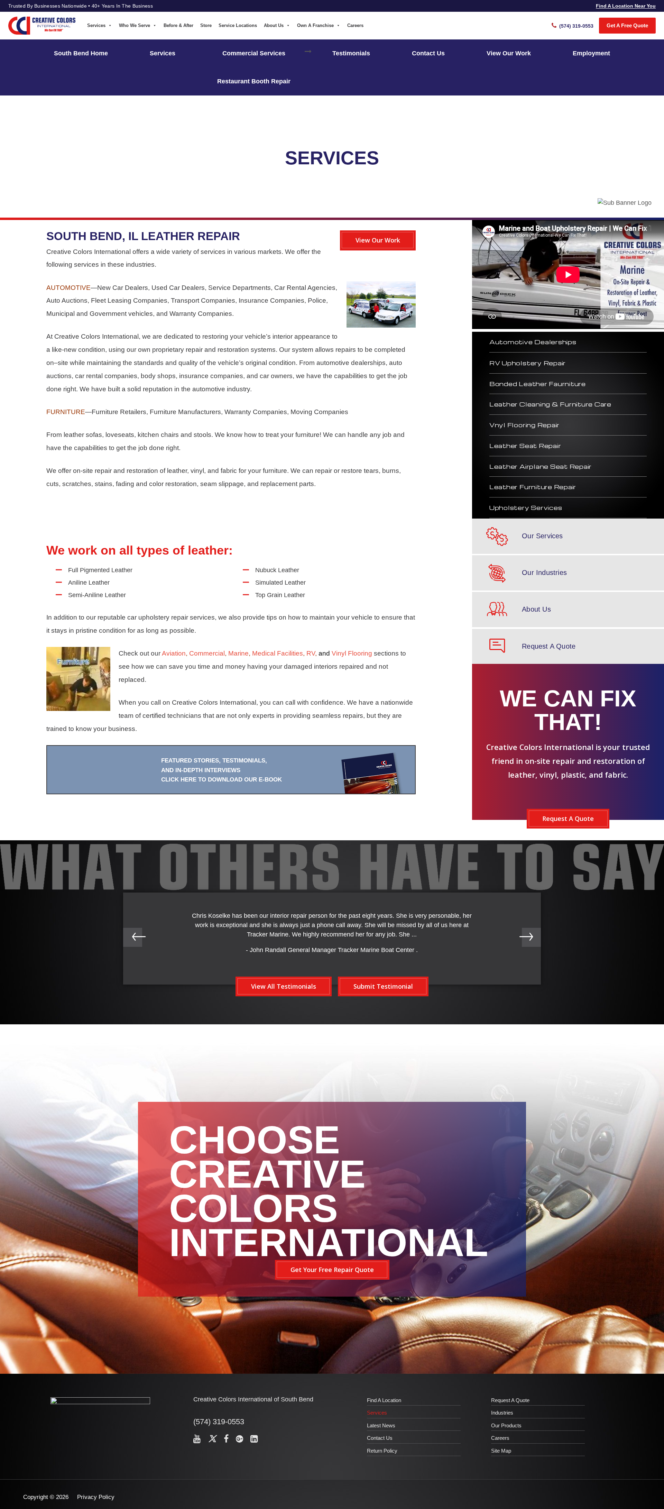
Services (96, 25)
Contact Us (428, 53)
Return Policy (382, 1451)
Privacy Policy (95, 1497)
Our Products (506, 1425)
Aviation (174, 653)
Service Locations (238, 25)
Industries (502, 1413)
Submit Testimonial (383, 986)
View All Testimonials (283, 986)
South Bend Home (81, 53)
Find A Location (384, 1400)
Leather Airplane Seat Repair (540, 466)
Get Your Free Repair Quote (332, 1269)
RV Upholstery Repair (527, 363)
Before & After (178, 25)
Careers (355, 25)
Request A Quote (568, 818)
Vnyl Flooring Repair (524, 425)
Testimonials (351, 53)
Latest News (381, 1425)
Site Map (501, 1451)
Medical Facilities (277, 653)
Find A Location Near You (626, 6)
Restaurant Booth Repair (253, 81)
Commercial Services (253, 53)
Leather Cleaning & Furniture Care (550, 404)
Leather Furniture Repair (532, 487)
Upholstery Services (525, 507)
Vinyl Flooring (352, 653)
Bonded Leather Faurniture (537, 383)
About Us (274, 25)
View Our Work (509, 53)
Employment (591, 53)
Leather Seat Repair (525, 445)
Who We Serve (134, 25)
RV (310, 653)
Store (206, 25)
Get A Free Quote (627, 25)
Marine (238, 653)
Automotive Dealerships (533, 342)
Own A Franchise (315, 25)
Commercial (207, 653)
